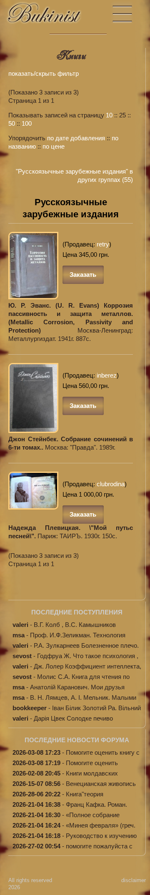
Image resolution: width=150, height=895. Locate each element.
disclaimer (133, 880)
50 (11, 123)
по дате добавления (76, 138)
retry (103, 244)
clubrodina (111, 483)
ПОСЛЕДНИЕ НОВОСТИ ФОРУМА (77, 739)
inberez (107, 375)
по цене (53, 146)
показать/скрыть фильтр (43, 73)
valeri (20, 624)
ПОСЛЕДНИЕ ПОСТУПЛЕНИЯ (76, 612)
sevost (22, 655)
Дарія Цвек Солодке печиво (73, 718)
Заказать (83, 274)
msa (18, 635)
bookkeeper (29, 707)
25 (122, 115)
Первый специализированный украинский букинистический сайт (52, 17)
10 (109, 115)
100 (27, 123)
